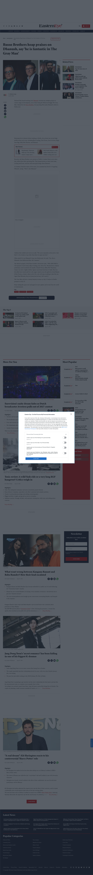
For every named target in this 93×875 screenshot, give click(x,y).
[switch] (64, 438)
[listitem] (46, 434)
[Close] (71, 414)
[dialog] (46, 437)
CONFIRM (36, 458)
